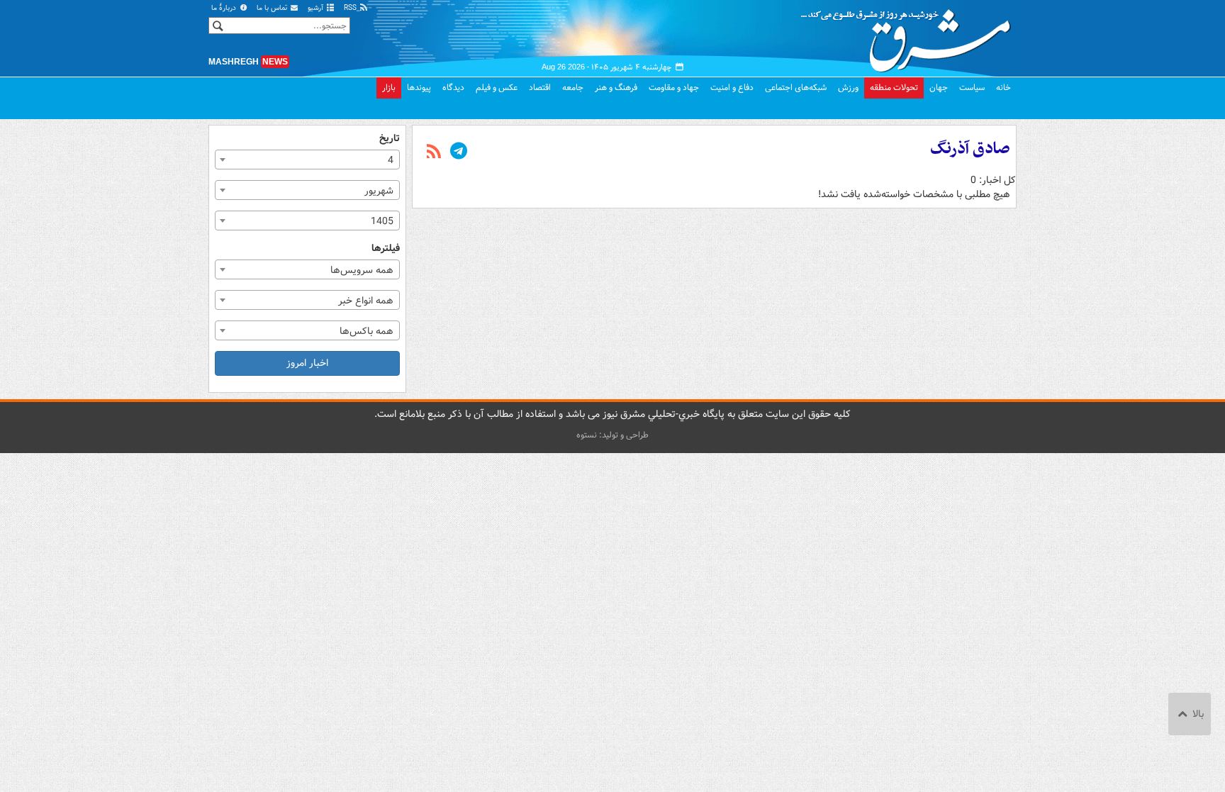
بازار (389, 87)
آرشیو (316, 8)
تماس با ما (273, 8)
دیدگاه (453, 87)
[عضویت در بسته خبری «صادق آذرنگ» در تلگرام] (459, 152)
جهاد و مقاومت (674, 87)
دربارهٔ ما (224, 8)
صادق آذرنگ (970, 149)
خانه (1003, 87)
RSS (351, 8)
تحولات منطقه (894, 87)
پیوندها (419, 87)
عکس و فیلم (497, 87)
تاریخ (389, 138)
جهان (938, 87)
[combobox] (307, 159)
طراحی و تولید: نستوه (612, 435)
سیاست (972, 87)
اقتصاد (540, 87)
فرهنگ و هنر (616, 87)
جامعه (572, 87)
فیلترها (385, 248)
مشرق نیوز (910, 35)
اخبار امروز (307, 363)
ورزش (848, 87)
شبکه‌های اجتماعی (796, 87)
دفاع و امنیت (732, 87)
